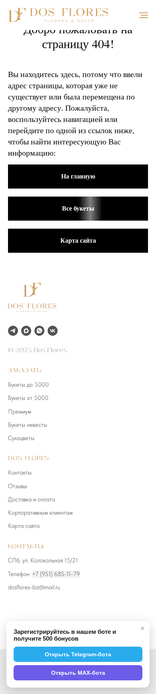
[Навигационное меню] (143, 15)
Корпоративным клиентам (40, 512)
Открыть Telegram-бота (78, 654)
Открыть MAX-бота (78, 673)
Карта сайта (24, 526)
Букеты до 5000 (28, 384)
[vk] (53, 331)
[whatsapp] (39, 331)
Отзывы (17, 486)
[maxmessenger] (26, 331)
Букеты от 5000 (28, 398)
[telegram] (13, 331)
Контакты (20, 472)
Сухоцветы (21, 438)
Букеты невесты (27, 424)
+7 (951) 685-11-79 (56, 574)
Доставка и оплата (31, 499)
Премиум (19, 411)
